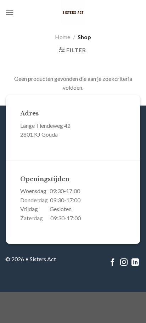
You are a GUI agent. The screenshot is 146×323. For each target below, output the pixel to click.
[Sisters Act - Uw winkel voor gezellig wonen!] (73, 12)
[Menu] (9, 12)
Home (62, 37)
